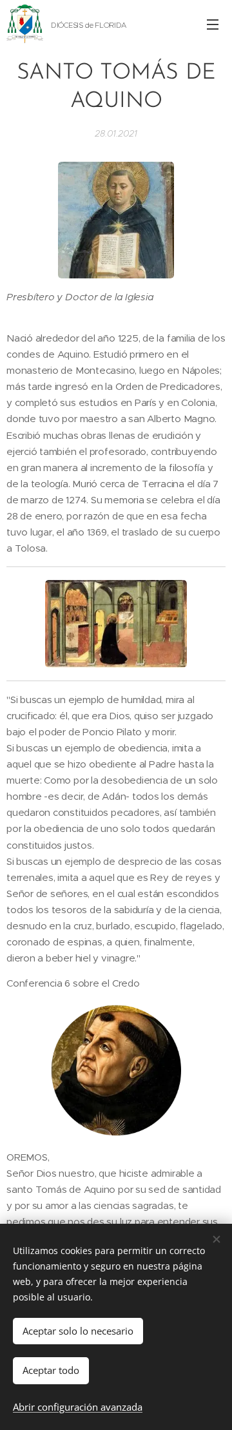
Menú (213, 24)
